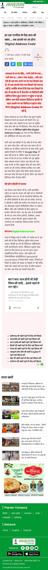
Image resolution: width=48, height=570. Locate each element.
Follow (31, 64)
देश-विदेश (14, 12)
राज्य (32, 25)
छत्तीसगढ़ (24, 22)
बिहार (25, 18)
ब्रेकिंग (17, 25)
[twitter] (27, 548)
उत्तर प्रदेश (10, 18)
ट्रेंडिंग (34, 12)
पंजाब (10, 25)
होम (5, 12)
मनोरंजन (24, 12)
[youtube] (36, 548)
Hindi (5, 530)
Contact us (7, 560)
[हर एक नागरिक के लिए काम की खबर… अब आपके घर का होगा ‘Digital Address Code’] (7, 64)
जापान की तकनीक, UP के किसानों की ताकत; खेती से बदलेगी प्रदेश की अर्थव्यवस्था (33, 414)
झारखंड (32, 18)
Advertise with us (32, 560)
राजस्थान (27, 513)
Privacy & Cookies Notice (14, 564)
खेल (42, 12)
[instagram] (32, 548)
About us (18, 560)
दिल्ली (3, 18)
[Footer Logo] (24, 541)
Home (6, 22)
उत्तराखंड (19, 18)
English (15, 530)
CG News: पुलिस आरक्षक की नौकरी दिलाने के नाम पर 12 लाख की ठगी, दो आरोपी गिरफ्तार (33, 455)
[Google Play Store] (15, 553)
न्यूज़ (4, 25)
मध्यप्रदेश (40, 18)
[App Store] (32, 553)
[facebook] (23, 548)
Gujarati (27, 530)
